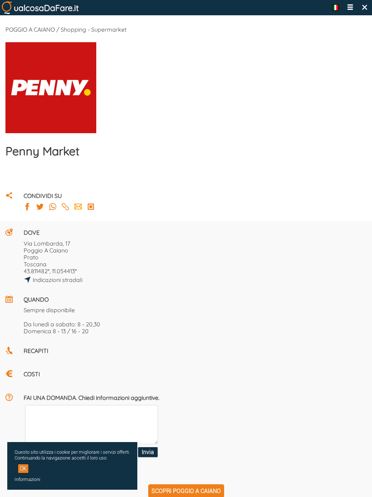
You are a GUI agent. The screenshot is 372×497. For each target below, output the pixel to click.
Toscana (35, 264)
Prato (31, 257)
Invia (148, 452)
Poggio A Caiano (46, 250)
